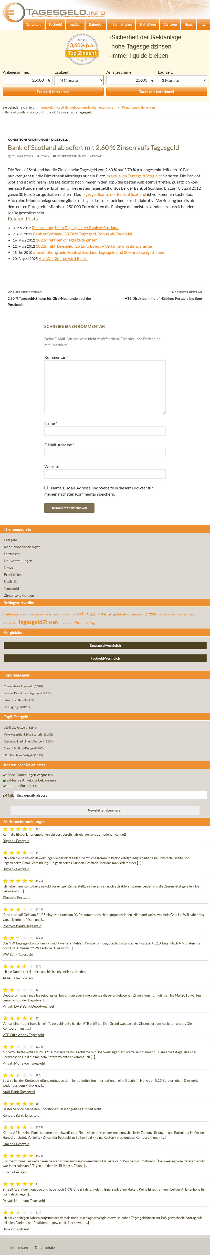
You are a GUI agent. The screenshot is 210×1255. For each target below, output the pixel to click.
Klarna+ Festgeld (16, 1144)
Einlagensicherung (59, 614)
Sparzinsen (189, 614)
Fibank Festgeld (15, 1172)
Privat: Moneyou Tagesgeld (24, 1063)
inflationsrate (137, 614)
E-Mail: (8, 795)
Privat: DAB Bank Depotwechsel (28, 1006)
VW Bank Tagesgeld (18, 954)
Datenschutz (45, 1247)
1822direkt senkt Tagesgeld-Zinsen (67, 239)
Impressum (19, 1247)
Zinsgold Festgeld (16, 897)
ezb (77, 613)
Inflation (123, 614)
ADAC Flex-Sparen (18, 978)
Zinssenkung (84, 622)
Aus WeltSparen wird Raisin (63, 258)
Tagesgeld (59, 139)
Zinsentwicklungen (19, 595)
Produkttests (14, 574)
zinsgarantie (66, 622)
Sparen (179, 614)
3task (44, 156)
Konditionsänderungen (138, 107)
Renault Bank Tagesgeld (21, 1115)
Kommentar (56, 357)
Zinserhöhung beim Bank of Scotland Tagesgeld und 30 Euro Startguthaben (98, 252)
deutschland (41, 614)
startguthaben (10, 623)
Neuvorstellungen (18, 560)
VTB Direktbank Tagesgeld (23, 1034)
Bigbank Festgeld (16, 840)
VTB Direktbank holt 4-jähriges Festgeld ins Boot (163, 295)
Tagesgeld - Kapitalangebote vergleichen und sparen (77, 107)
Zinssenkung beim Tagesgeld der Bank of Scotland (75, 227)
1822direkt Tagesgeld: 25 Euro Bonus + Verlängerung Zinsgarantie (94, 246)
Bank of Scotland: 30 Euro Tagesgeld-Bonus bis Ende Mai (82, 233)
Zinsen (50, 622)
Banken (8, 614)
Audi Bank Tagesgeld (19, 1091)
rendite (172, 614)
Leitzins (150, 614)
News (8, 567)
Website (51, 466)
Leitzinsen (12, 554)
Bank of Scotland (23, 614)
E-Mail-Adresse (59, 444)
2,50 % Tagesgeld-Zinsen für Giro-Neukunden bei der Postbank (49, 298)
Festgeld (10, 540)
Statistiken (12, 581)
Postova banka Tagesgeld (22, 926)
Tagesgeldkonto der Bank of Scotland (114, 194)
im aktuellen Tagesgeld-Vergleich (134, 175)
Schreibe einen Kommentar (79, 156)
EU (72, 614)
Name (50, 423)
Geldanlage (108, 614)
